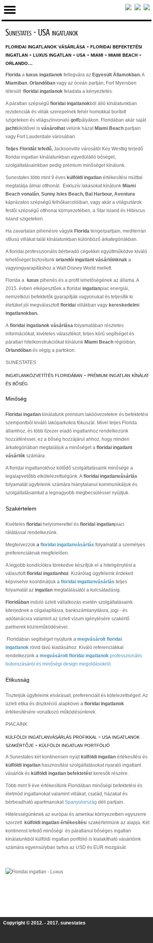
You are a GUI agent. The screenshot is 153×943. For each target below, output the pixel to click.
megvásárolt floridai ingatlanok (74, 655)
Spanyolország (81, 802)
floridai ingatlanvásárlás (67, 544)
